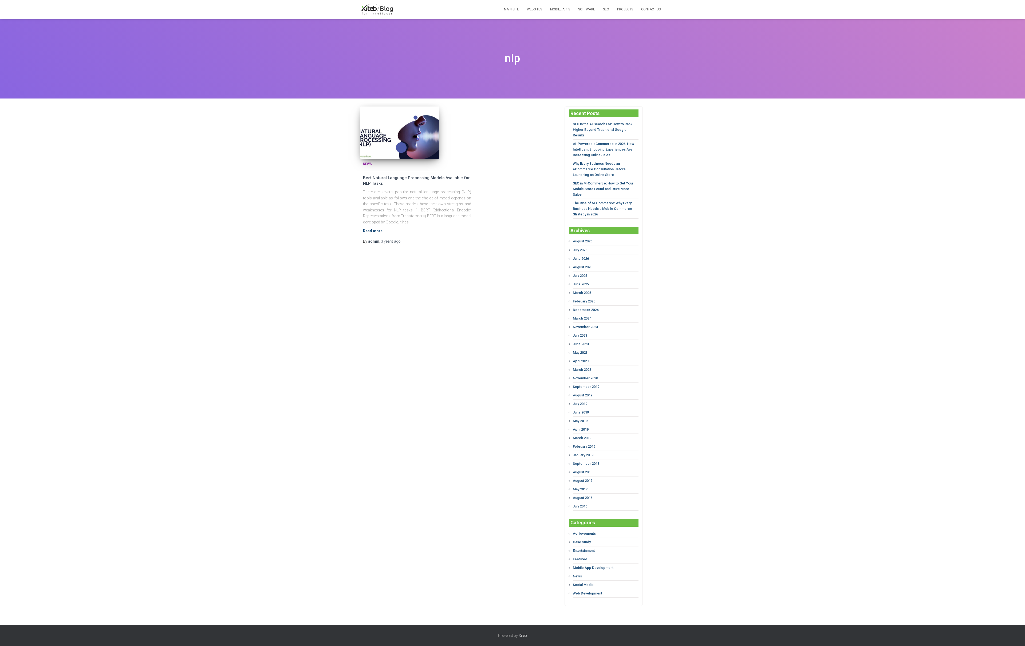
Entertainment (584, 551)
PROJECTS (625, 9)
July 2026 (580, 250)
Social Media (583, 585)
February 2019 (584, 446)
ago (391, 241)
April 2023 (581, 361)
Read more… (374, 231)
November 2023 (585, 327)
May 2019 (580, 421)
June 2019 (581, 412)
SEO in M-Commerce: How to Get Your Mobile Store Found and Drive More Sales (603, 188)
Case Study (582, 542)
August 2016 (582, 498)
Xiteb (523, 635)
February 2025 (584, 301)
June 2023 (581, 344)
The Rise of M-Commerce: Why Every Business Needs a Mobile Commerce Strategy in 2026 (602, 208)
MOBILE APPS (560, 9)
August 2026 (582, 241)
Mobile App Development (593, 568)
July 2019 (580, 404)
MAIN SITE (511, 9)
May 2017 (580, 489)
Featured (580, 559)
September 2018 (586, 464)
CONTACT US (651, 9)
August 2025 (582, 267)
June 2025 (581, 284)
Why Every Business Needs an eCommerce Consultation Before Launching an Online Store (599, 169)
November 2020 (585, 378)
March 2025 (582, 293)
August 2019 (582, 395)
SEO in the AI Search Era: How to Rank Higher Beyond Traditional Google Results (602, 129)
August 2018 (582, 472)
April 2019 (581, 429)
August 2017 (582, 481)
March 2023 (582, 370)
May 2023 (580, 352)
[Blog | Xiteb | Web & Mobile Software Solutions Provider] (377, 9)
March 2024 (582, 318)
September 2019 (586, 387)
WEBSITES (534, 9)
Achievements (584, 533)
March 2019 (582, 438)
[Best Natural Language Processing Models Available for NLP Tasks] (399, 133)
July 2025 (580, 276)
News (367, 164)
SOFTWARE (586, 9)
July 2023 (580, 335)
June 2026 (581, 259)
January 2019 (583, 455)
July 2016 (580, 506)
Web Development (587, 593)
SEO (606, 9)
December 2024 (585, 310)
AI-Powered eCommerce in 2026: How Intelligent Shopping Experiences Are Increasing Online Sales (603, 149)
